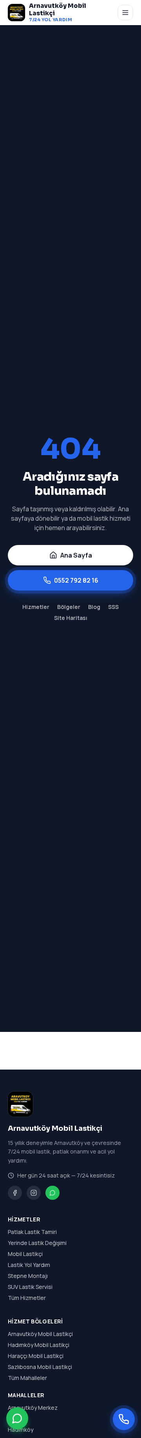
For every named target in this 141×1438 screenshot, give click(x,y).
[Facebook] (15, 1193)
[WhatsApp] (52, 1193)
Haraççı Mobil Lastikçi (35, 1356)
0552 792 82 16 (76, 580)
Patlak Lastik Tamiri (32, 1232)
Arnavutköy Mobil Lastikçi (40, 1334)
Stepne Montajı (28, 1275)
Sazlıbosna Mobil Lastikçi (40, 1367)
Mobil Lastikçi (25, 1254)
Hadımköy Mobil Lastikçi (38, 1345)
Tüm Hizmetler (27, 1297)
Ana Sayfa (76, 555)
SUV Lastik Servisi (30, 1286)
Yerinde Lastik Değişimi (37, 1243)
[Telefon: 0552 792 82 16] (124, 1419)
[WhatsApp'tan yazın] (17, 1418)
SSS (113, 607)
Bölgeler (68, 607)
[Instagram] (34, 1193)
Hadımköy (20, 1429)
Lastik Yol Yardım (29, 1265)
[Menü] (125, 12)
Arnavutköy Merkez (33, 1407)
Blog (94, 607)
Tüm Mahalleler (27, 1378)
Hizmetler (35, 607)
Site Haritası (70, 617)
